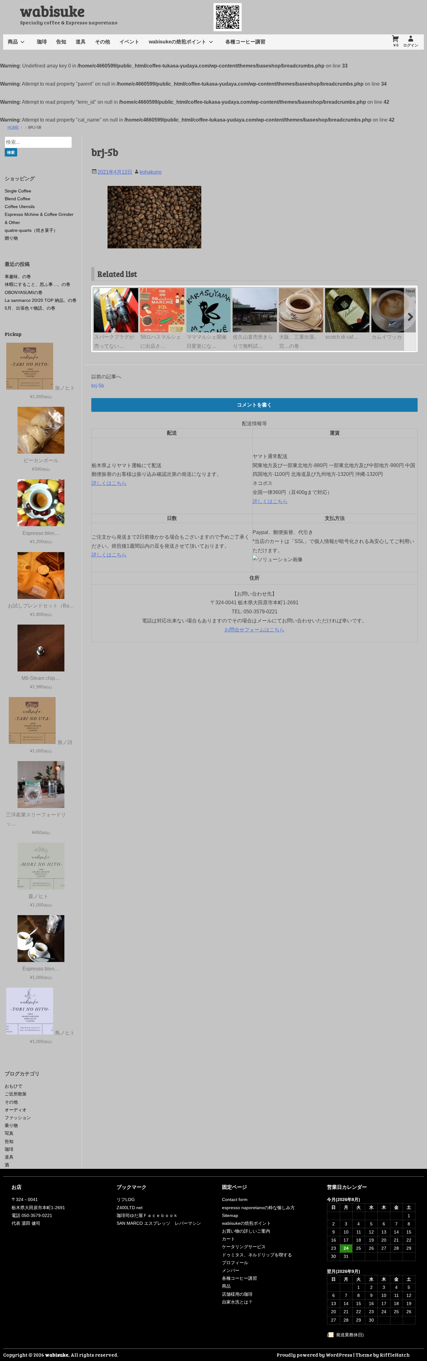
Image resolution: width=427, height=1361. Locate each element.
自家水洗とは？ (237, 1301)
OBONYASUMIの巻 (24, 292)
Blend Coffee (17, 198)
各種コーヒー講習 (245, 41)
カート (228, 1238)
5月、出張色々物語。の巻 (30, 308)
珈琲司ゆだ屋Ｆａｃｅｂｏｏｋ (147, 1215)
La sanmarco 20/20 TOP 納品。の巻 (41, 300)
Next (410, 290)
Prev (98, 290)
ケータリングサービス (244, 1246)
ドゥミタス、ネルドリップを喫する (257, 1254)
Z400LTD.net (130, 1207)
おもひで (13, 1086)
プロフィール (235, 1262)
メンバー (230, 1270)
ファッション (18, 1117)
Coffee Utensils (20, 206)
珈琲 (42, 41)
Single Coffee (18, 190)
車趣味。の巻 (18, 276)
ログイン (410, 45)
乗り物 (11, 1125)
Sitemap (230, 1215)
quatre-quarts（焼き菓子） (31, 230)
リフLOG (126, 1199)
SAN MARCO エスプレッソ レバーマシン (159, 1223)
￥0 (396, 45)
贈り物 (11, 238)
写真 (9, 1133)
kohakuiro (151, 172)
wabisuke (52, 10)
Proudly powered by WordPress (314, 1354)
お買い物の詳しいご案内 (246, 1231)
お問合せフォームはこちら (254, 629)
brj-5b (97, 385)
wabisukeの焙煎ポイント (177, 41)
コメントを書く (254, 404)
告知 (61, 41)
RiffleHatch (395, 1354)
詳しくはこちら (109, 483)
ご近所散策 (16, 1093)
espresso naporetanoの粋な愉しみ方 (258, 1207)
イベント (129, 41)
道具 (81, 41)
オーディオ (16, 1109)
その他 (102, 41)
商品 (13, 41)
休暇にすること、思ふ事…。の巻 (37, 284)
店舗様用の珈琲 (237, 1294)
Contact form (235, 1199)
